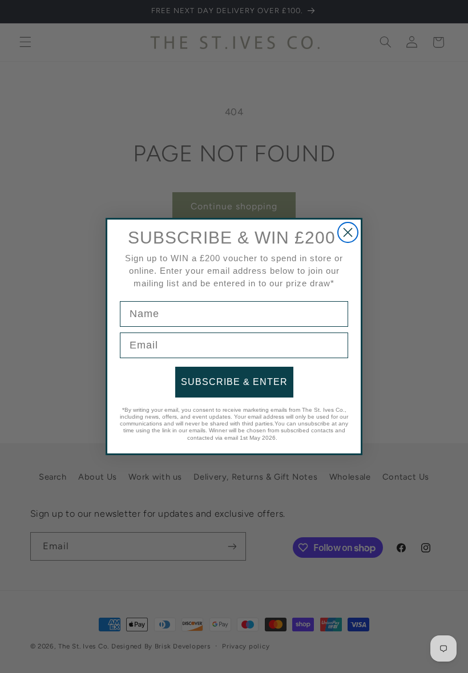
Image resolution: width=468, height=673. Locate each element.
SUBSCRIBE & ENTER (234, 382)
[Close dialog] (348, 232)
